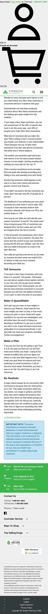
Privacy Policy (26, 608)
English (26, 602)
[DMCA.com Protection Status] (24, 558)
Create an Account (8, 45)
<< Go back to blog (12, 417)
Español (26, 599)
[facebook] (5, 512)
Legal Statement (26, 605)
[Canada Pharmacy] (13, 92)
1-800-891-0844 (18, 501)
